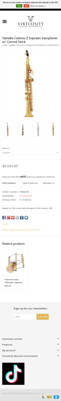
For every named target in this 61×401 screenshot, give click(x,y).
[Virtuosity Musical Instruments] (35, 21)
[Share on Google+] (8, 217)
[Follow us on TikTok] (30, 374)
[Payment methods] (42, 397)
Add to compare (26, 230)
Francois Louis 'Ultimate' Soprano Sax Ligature (13, 281)
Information (9, 183)
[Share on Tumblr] (22, 217)
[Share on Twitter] (26, 217)
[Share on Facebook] (4, 217)
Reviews (49, 183)
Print (37, 230)
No (26, 6)
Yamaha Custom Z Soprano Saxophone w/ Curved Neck (34, 45)
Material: (6, 148)
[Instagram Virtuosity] (38, 325)
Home (4, 45)
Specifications (30, 183)
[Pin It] (13, 217)
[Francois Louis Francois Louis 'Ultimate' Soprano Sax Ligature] (15, 262)
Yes (19, 6)
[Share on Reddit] (17, 217)
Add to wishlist (9, 230)
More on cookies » (38, 6)
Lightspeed (40, 393)
